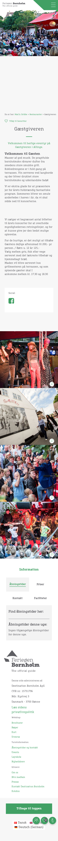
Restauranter (36, 115)
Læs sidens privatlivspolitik (23, 710)
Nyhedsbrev (18, 762)
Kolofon (16, 791)
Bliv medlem (18, 777)
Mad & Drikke (21, 115)
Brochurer (17, 723)
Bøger (15, 728)
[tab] (17, 585)
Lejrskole (16, 757)
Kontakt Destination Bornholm (28, 787)
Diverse (16, 737)
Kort (14, 732)
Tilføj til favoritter (18, 121)
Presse (15, 782)
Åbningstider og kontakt (25, 748)
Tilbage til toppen (29, 808)
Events (15, 752)
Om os (15, 773)
